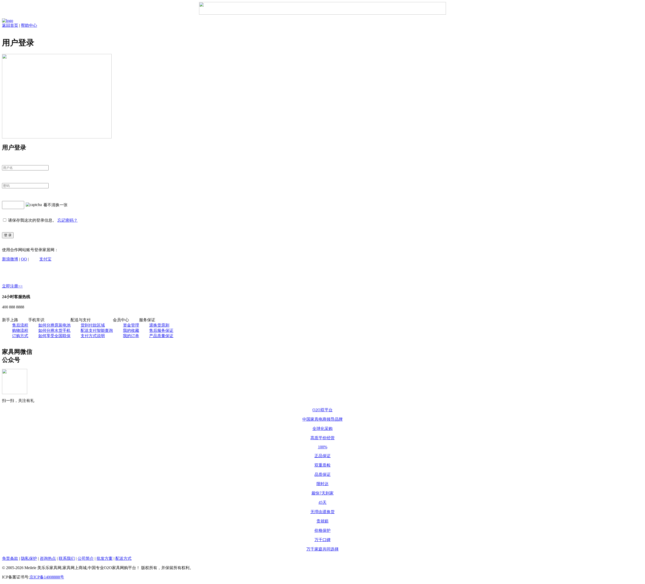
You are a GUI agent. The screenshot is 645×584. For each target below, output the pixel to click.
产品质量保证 (161, 336)
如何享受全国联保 (54, 336)
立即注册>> (12, 286)
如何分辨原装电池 (54, 325)
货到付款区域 (93, 325)
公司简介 (86, 558)
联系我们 (67, 558)
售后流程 (20, 325)
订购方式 (20, 336)
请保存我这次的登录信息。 (32, 220)
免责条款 (10, 558)
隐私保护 (29, 558)
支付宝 (45, 259)
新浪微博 (10, 259)
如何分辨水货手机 (54, 330)
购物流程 (20, 330)
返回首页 (10, 25)
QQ (24, 259)
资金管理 (131, 325)
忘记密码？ (67, 220)
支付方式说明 (93, 336)
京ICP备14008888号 (46, 577)
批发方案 (104, 558)
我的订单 (131, 336)
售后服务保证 (161, 330)
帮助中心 (29, 25)
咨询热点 (48, 558)
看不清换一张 (55, 204)
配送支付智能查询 (97, 330)
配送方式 (123, 558)
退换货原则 (159, 325)
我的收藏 (131, 330)
